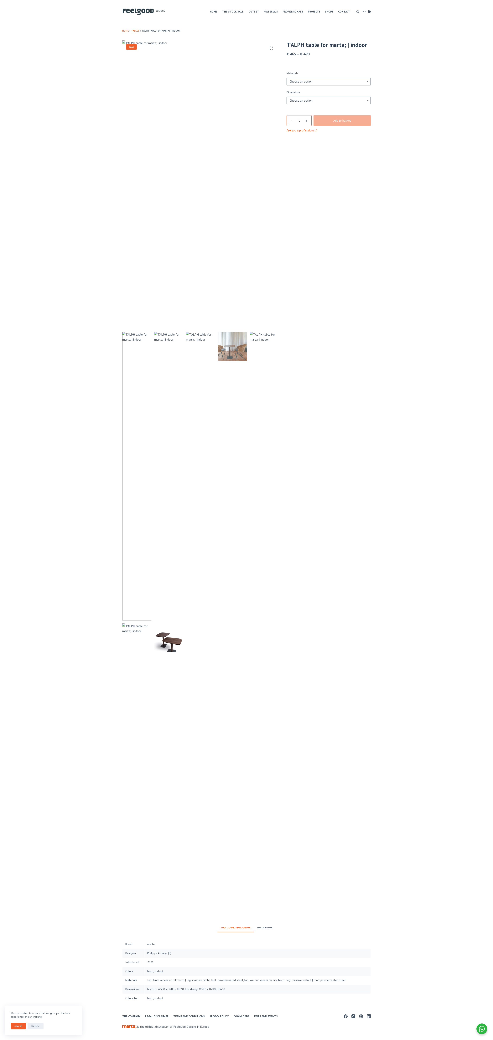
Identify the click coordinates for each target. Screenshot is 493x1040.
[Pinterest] (361, 1016)
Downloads (241, 1016)
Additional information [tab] (235, 927)
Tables (135, 30)
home (213, 11)
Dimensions (293, 92)
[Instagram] (353, 1016)
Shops (329, 11)
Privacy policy (219, 1016)
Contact (344, 11)
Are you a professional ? (302, 130)
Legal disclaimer (157, 1016)
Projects (314, 11)
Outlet (253, 11)
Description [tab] (264, 927)
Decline (35, 1026)
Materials (292, 73)
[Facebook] (346, 1016)
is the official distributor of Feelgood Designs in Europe (173, 1026)
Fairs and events (266, 1016)
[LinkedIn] (369, 1016)
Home (125, 30)
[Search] (357, 11)
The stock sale (233, 11)
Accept (18, 1026)
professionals (293, 11)
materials (271, 11)
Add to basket (342, 120)
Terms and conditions (189, 1016)
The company (131, 1016)
